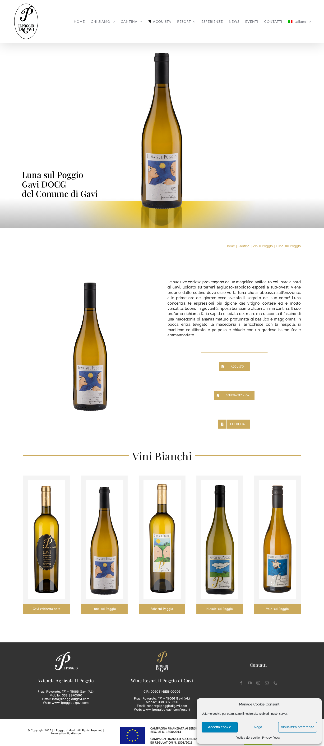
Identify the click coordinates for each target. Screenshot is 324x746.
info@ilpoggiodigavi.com (70, 699)
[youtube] (250, 683)
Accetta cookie (219, 727)
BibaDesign (73, 733)
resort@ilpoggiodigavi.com (167, 706)
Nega (258, 727)
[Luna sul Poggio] (104, 482)
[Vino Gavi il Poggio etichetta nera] (46, 482)
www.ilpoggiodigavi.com (70, 703)
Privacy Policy (271, 737)
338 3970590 (72, 695)
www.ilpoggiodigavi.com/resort (166, 709)
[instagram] (258, 683)
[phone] (275, 683)
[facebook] (241, 683)
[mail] (267, 683)
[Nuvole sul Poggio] (219, 482)
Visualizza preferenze (297, 727)
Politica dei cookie (248, 737)
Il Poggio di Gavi (64, 730)
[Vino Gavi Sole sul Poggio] (162, 482)
